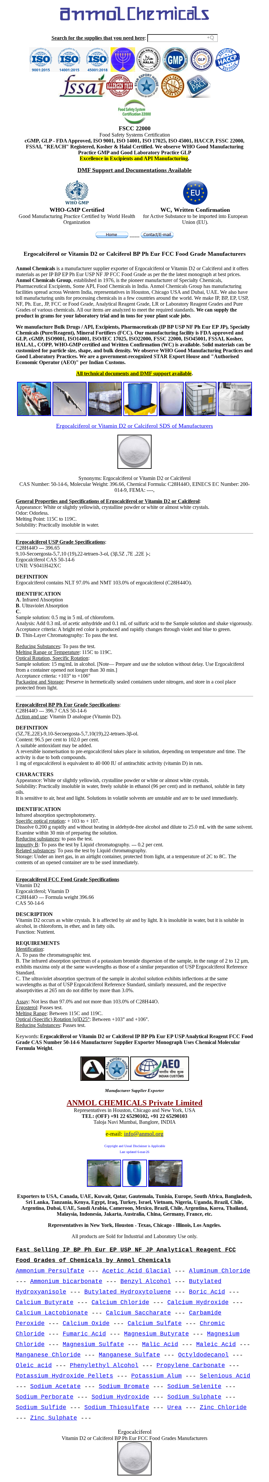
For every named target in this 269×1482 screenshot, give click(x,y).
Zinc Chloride (223, 1407)
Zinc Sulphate (53, 1418)
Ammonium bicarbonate (66, 1281)
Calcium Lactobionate (52, 1313)
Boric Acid (207, 1292)
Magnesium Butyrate (156, 1334)
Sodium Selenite (194, 1386)
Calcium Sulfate (155, 1323)
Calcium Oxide (86, 1323)
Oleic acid (34, 1365)
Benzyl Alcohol (145, 1281)
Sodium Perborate (44, 1397)
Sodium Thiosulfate (116, 1407)
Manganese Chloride (48, 1355)
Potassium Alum (156, 1376)
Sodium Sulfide (41, 1407)
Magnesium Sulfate (93, 1344)
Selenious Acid (225, 1376)
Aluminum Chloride (219, 1271)
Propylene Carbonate (190, 1365)
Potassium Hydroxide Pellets (64, 1376)
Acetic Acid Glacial (136, 1271)
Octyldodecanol (203, 1355)
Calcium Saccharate (138, 1313)
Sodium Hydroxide (120, 1397)
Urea (174, 1407)
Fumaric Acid (84, 1334)
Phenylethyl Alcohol (104, 1365)
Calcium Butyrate (44, 1302)
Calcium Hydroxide (198, 1302)
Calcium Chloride (120, 1302)
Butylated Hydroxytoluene (127, 1292)
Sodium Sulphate (194, 1397)
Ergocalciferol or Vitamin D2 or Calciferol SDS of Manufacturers (134, 426)
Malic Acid (160, 1344)
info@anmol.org (143, 1133)
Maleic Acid (216, 1344)
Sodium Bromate (124, 1386)
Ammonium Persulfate (50, 1271)
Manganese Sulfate (129, 1355)
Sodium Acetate (55, 1386)
